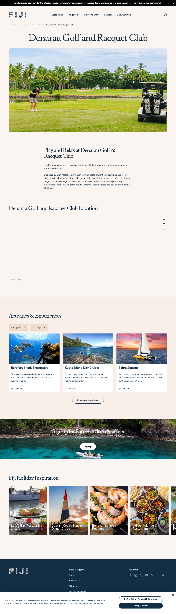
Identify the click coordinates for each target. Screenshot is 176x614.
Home (11, 25)
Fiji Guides (107, 14)
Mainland (32, 25)
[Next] (164, 511)
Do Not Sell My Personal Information (141, 599)
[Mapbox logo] (16, 279)
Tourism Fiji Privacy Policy (92, 603)
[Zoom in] (164, 219)
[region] (88, 249)
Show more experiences (88, 400)
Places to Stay (91, 14)
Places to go (56, 14)
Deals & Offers (124, 14)
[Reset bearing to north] (164, 227)
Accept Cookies (141, 605)
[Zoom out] (164, 223)
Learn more (155, 3)
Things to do (73, 14)
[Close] (173, 595)
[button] (18, 15)
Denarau (41, 25)
